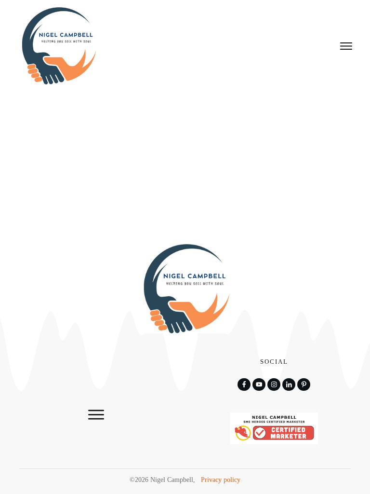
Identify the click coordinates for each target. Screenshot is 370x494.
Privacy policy (220, 479)
